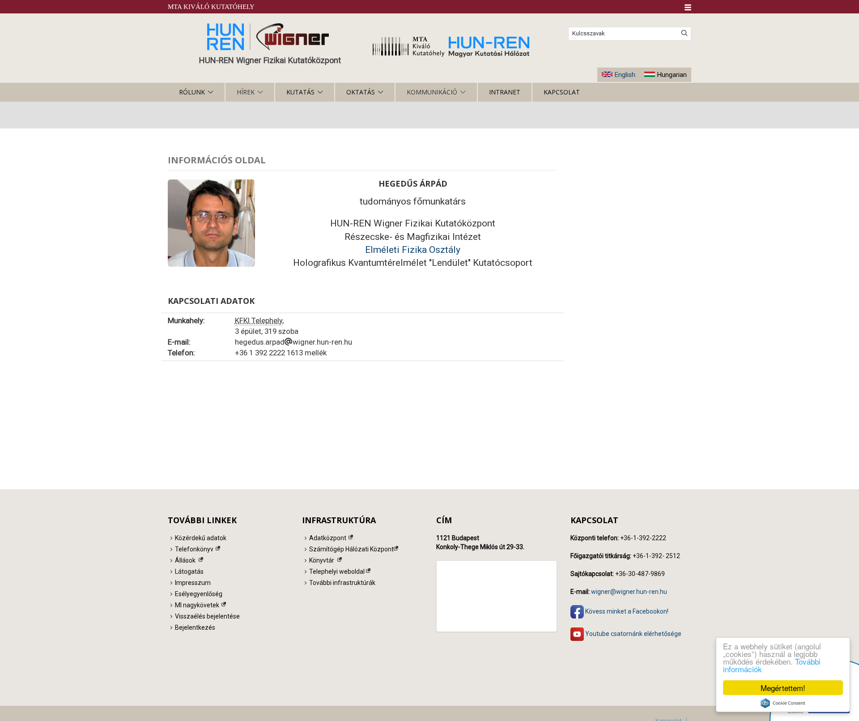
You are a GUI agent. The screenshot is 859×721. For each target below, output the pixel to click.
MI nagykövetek (197, 605)
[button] (688, 7)
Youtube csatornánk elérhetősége (632, 633)
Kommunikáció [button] (432, 92)
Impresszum (193, 582)
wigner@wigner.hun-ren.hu (629, 591)
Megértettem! (783, 687)
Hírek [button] (246, 92)
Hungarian (672, 75)
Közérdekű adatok (200, 538)
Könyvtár (321, 560)
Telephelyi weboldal (337, 571)
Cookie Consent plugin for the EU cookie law (783, 703)
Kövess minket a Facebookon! (626, 611)
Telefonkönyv (194, 549)
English (624, 75)
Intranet (504, 92)
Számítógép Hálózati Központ (351, 549)
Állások (185, 560)
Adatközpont (327, 538)
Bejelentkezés (195, 627)
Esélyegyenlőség (198, 593)
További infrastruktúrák (342, 582)
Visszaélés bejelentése (207, 616)
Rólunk (192, 92)
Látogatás (189, 571)
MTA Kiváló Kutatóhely (211, 6)
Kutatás (300, 92)
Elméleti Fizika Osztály (412, 249)
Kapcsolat (562, 92)
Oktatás (360, 92)
